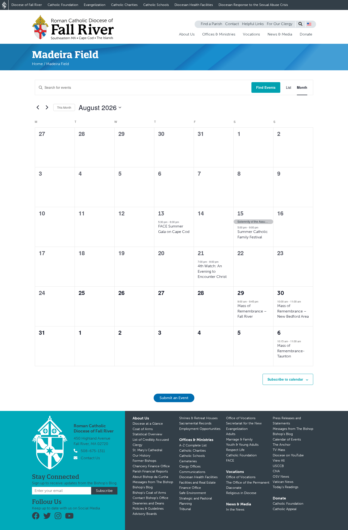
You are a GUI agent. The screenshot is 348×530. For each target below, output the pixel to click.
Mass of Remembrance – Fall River (252, 311)
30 (280, 292)
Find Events (266, 87)
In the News (235, 510)
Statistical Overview (147, 434)
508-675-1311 (93, 451)
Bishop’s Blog (143, 487)
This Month (64, 107)
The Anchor (281, 445)
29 (240, 292)
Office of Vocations (240, 418)
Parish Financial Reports (150, 471)
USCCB (278, 466)
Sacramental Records (195, 423)
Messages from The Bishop (153, 482)
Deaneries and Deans (148, 503)
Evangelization (94, 5)
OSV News (281, 477)
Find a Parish (211, 24)
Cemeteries (188, 461)
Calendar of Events (287, 439)
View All (279, 461)
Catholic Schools (156, 5)
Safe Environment (192, 493)
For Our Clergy (279, 24)
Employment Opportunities (199, 429)
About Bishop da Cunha (150, 477)
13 (161, 213)
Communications (192, 472)
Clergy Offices (190, 466)
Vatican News (283, 482)
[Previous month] (37, 107)
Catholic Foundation (63, 5)
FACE (230, 461)
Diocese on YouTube (288, 455)
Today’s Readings (285, 487)
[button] (309, 24)
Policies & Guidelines (148, 509)
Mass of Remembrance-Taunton (291, 350)
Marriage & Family (239, 439)
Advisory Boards (145, 514)
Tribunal (185, 509)
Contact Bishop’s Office (150, 498)
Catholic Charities (124, 5)
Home (37, 64)
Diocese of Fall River (26, 5)
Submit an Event (174, 398)
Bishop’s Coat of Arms (149, 493)
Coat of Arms (143, 429)
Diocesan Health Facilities (193, 5)
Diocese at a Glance (148, 424)
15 (240, 213)
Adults (230, 434)
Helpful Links (253, 24)
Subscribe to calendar (285, 379)
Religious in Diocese (241, 493)
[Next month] (47, 107)
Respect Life (235, 450)
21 (201, 253)
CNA (276, 471)
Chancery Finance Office (151, 466)
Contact (232, 24)
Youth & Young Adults (242, 445)
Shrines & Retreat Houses (198, 418)
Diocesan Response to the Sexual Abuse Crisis (253, 5)
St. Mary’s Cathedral (147, 450)
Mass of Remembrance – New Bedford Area (293, 311)
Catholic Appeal (284, 509)
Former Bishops (144, 461)
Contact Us (90, 458)
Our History (141, 456)
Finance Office (190, 488)
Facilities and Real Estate (197, 483)
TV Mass (279, 450)
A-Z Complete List (193, 445)
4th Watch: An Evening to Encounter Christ (212, 271)
